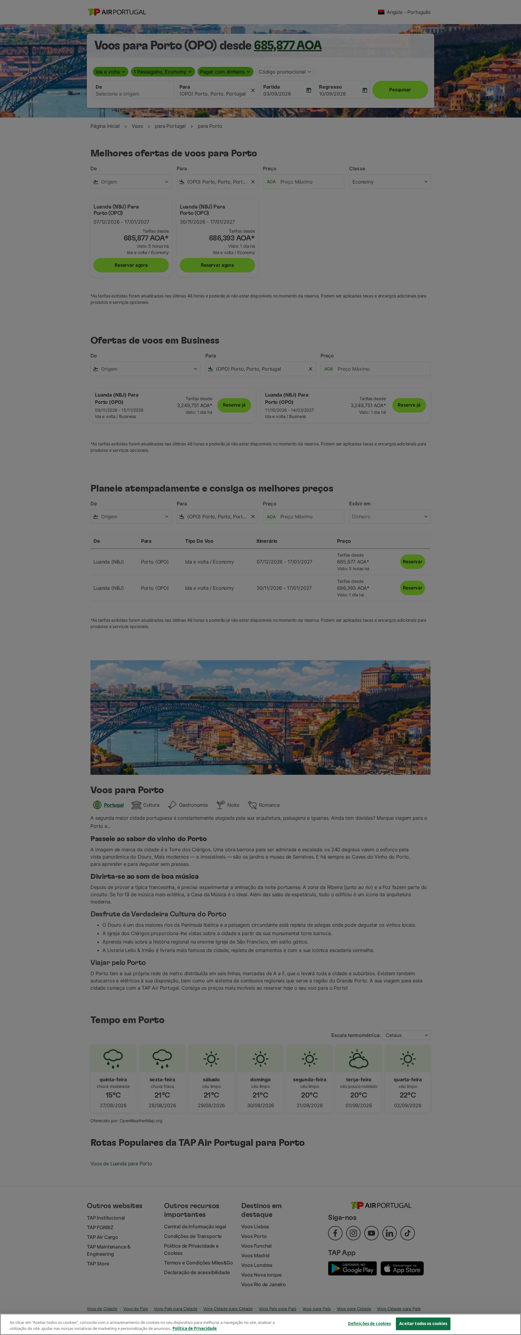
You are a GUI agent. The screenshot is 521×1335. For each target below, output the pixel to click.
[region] (260, 1324)
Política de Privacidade (194, 1328)
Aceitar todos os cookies (423, 1323)
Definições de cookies (369, 1323)
